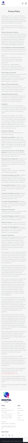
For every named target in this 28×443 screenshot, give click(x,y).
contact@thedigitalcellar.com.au (8, 427)
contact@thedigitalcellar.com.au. (9, 373)
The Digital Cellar (5, 441)
